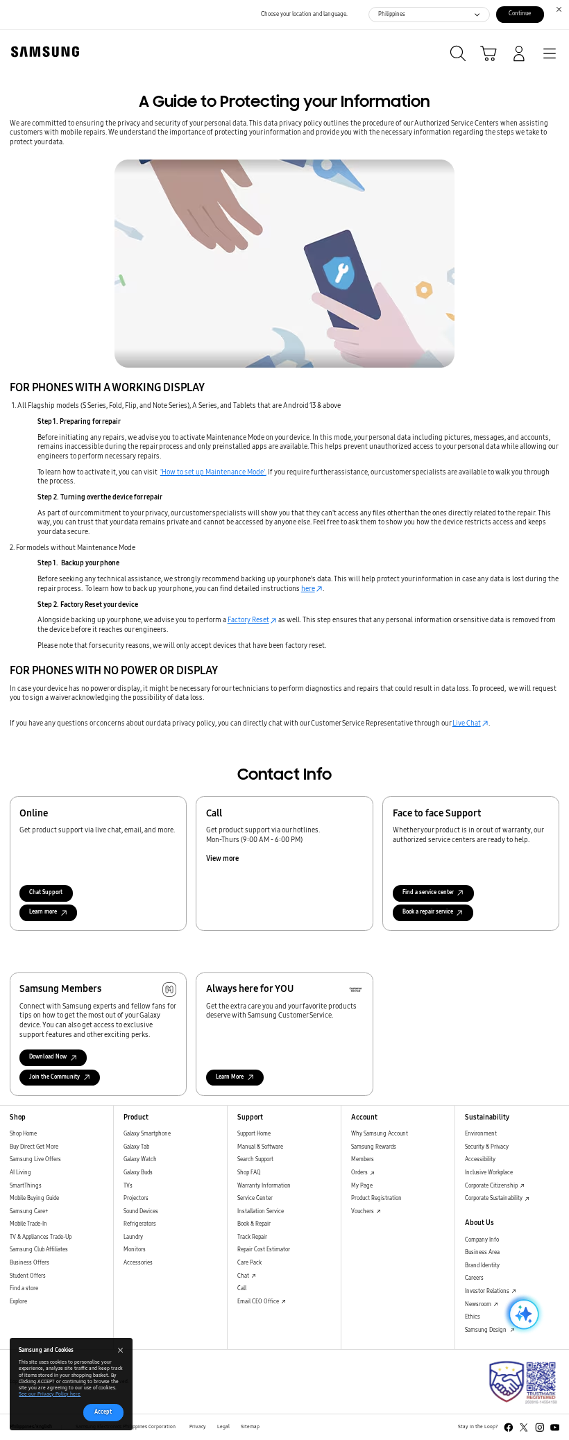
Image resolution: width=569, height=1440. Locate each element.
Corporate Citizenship (492, 1186)
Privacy (197, 1427)
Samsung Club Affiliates (39, 1249)
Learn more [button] (43, 912)
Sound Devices (141, 1211)
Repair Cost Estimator (263, 1249)
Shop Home (23, 1134)
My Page (362, 1186)
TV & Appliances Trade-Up (40, 1237)
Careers (474, 1278)
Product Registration (376, 1198)
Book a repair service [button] (427, 912)
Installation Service (260, 1211)
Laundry (133, 1237)
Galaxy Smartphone (147, 1134)
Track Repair (252, 1237)
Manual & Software (260, 1147)
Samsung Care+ (29, 1211)
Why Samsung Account (379, 1134)
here (308, 588)
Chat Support (45, 892)
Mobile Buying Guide (34, 1198)
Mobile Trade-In (28, 1224)
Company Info (482, 1240)
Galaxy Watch (140, 1159)
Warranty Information (264, 1186)
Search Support (255, 1159)
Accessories (138, 1263)
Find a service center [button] (428, 892)
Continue (520, 13)
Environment (481, 1134)
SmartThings (26, 1186)
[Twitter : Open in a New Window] (524, 1427)
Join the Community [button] (54, 1077)
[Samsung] (42, 52)
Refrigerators (140, 1224)
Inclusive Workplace (489, 1172)
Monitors (135, 1249)
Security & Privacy (487, 1147)
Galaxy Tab (136, 1147)
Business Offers (29, 1263)
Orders (360, 1172)
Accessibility (480, 1159)
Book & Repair (254, 1224)
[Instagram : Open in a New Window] (540, 1427)
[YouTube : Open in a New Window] (555, 1427)
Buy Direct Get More (34, 1147)
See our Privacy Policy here (49, 1394)
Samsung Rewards (373, 1147)
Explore (18, 1301)
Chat (243, 1276)
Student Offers (28, 1276)
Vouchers (363, 1211)
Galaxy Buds (138, 1172)
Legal (223, 1427)
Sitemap (250, 1427)
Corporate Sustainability (494, 1198)
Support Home (254, 1134)
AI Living (20, 1172)
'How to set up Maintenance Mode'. (213, 472)
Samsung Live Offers (35, 1159)
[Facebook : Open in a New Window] (508, 1427)
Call (241, 1288)
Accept (103, 1412)
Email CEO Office (258, 1301)
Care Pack (249, 1263)
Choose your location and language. (304, 14)
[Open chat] (522, 1314)
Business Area (482, 1252)
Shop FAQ (249, 1172)
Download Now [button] (48, 1057)
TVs (128, 1186)
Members (362, 1159)
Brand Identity (482, 1265)
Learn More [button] (230, 1077)
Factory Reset (248, 619)
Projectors (136, 1198)
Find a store (24, 1288)
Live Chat (466, 723)
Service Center (255, 1198)
